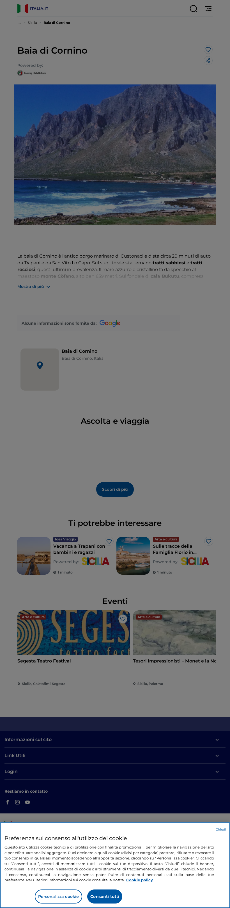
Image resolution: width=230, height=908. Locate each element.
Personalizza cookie (58, 896)
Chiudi (221, 829)
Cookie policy (139, 880)
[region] (115, 865)
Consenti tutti (104, 896)
